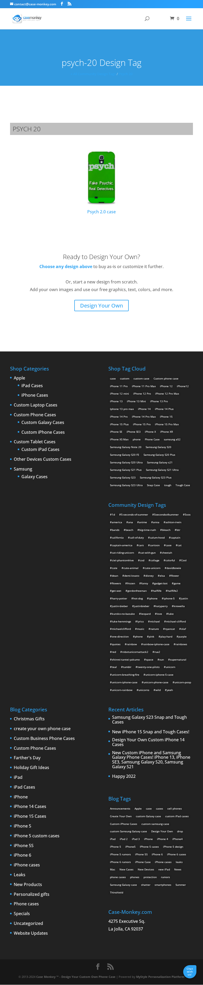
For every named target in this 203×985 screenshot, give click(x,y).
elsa (162, 575)
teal (114, 667)
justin (184, 598)
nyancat (170, 629)
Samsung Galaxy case (123, 885)
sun (161, 659)
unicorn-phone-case (156, 682)
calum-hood (157, 537)
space (149, 659)
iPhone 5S (24, 845)
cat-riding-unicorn (123, 552)
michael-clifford (176, 621)
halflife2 (173, 591)
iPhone (21, 797)
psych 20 (125, 73)
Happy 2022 (124, 776)
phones (134, 877)
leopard (146, 614)
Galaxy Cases (34, 477)
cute (114, 568)
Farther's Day (27, 758)
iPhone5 (130, 846)
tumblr (127, 667)
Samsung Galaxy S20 (158, 447)
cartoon (155, 545)
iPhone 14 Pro (119, 416)
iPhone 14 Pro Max (144, 416)
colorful (170, 560)
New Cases (126, 869)
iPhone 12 (166, 386)
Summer (181, 885)
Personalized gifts (31, 894)
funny (144, 583)
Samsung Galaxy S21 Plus (126, 470)
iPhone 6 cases (176, 854)
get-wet (116, 591)
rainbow (132, 644)
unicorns (144, 690)
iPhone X (150, 431)
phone (137, 439)
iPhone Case (143, 862)
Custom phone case (166, 378)
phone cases (118, 877)
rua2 (157, 652)
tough (167, 485)
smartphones (163, 885)
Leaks (19, 875)
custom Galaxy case (148, 816)
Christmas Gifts (29, 719)
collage (154, 560)
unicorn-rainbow (122, 690)
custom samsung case (155, 824)
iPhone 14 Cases (30, 806)
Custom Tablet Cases (35, 442)
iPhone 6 (22, 855)
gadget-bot (161, 583)
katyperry (161, 606)
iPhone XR (166, 431)
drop (180, 831)
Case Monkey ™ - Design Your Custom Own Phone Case (76, 977)
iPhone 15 (166, 416)
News (177, 869)
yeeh (170, 690)
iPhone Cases (34, 395)
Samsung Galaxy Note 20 (125, 447)
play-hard (166, 636)
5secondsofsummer (166, 514)
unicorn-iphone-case (124, 682)
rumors (165, 877)
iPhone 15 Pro (142, 424)
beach (129, 530)
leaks (179, 862)
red (114, 652)
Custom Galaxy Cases (42, 422)
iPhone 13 (116, 401)
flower (175, 575)
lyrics (140, 621)
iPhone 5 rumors (120, 854)
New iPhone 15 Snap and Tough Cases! (150, 732)
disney (149, 575)
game (177, 583)
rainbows (181, 644)
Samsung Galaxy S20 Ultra (126, 462)
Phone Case (152, 439)
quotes (116, 644)
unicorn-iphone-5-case (159, 674)
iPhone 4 (162, 839)
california (118, 537)
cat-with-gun (148, 552)
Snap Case (153, 485)
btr (178, 530)
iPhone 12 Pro (142, 393)
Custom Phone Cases (35, 415)
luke (171, 614)
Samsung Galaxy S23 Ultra (126, 485)
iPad (18, 777)
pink (151, 636)
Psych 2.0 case (101, 212)
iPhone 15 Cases (30, 816)
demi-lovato (131, 575)
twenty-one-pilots (148, 667)
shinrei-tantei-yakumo (126, 659)
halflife (157, 591)
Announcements (120, 808)
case (113, 378)
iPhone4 (177, 839)
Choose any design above (65, 266)
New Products (28, 884)
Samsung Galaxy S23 (123, 477)
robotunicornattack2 (135, 652)
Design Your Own (101, 305)
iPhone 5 (22, 826)
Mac (112, 869)
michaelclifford (121, 629)
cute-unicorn (152, 568)
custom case (141, 378)
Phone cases (26, 904)
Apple (19, 378)
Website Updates (31, 933)
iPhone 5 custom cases (36, 836)
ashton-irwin (173, 522)
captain (175, 537)
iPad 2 (124, 839)
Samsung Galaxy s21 (160, 462)
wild (158, 690)
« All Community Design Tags (93, 73)
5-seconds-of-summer (134, 514)
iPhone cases (27, 865)
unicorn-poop (182, 682)
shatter (145, 885)
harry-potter (119, 598)
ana (130, 522)
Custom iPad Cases (40, 449)
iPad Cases (32, 385)
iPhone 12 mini (119, 393)
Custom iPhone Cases (43, 432)
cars (141, 545)
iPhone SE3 (134, 431)
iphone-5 (169, 598)
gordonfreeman (137, 591)
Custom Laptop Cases (35, 405)
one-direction (120, 636)
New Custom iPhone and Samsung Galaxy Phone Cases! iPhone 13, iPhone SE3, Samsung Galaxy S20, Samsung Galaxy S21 (151, 760)
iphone (153, 598)
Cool (184, 560)
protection (150, 877)
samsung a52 (172, 439)
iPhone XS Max (119, 439)
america (117, 522)
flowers (116, 583)
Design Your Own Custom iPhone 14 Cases (148, 742)
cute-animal (131, 568)
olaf (183, 629)
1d (113, 514)
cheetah (167, 552)
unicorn (170, 667)
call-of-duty (137, 537)
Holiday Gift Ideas (31, 767)
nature (154, 629)
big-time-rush (147, 530)
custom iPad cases (177, 816)
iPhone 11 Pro (119, 386)
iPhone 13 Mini (136, 401)
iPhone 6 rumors (120, 862)
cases (159, 808)
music (140, 629)
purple (182, 636)
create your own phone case (42, 728)
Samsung (23, 469)
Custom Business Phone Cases (44, 738)
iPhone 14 (144, 409)
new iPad (164, 869)
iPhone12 (183, 386)
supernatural (178, 659)
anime (143, 522)
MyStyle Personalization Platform (160, 977)
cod (142, 560)
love (159, 614)
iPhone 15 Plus (119, 424)
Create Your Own (121, 816)
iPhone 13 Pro (159, 401)
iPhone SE (116, 431)
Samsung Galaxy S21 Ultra (162, 470)
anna (156, 522)
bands (115, 530)
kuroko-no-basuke (123, 614)
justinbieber (141, 606)
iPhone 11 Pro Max (144, 386)
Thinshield (116, 892)
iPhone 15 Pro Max (167, 424)
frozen (131, 583)
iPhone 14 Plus (164, 409)
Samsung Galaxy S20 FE (124, 455)
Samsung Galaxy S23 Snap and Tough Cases (149, 719)
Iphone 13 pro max (122, 409)
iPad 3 (136, 839)
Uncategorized (28, 923)
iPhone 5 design (173, 846)
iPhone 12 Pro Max (167, 393)
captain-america (122, 545)
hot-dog (138, 598)
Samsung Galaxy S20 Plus (159, 455)
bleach (166, 530)
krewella (179, 606)
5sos (188, 514)
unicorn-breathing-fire (125, 674)
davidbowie (174, 568)
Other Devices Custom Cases (42, 459)
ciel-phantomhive (123, 560)
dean (115, 575)
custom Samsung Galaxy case (128, 831)
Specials (22, 913)
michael (155, 621)
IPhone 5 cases (149, 846)
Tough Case (183, 485)
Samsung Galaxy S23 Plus (156, 477)
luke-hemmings (121, 621)
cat (180, 545)
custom (124, 378)
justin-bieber (120, 606)
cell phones (174, 808)
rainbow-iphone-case (156, 644)
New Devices (146, 869)
